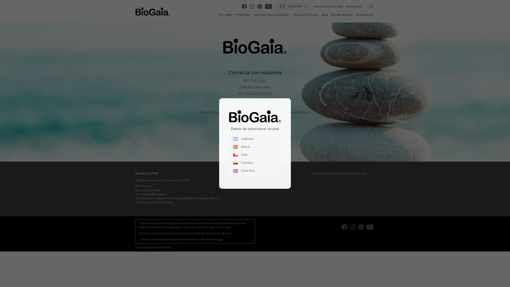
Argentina (247, 139)
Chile (244, 155)
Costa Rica (248, 171)
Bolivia (245, 147)
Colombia (247, 163)
